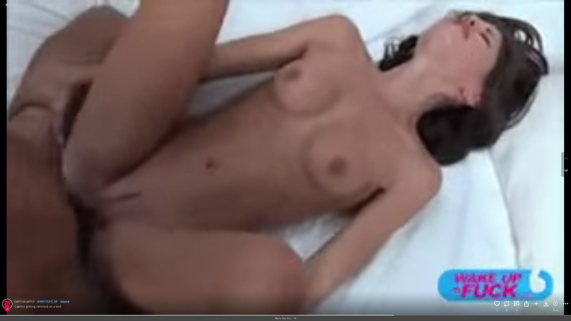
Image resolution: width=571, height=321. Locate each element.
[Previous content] (566, 158)
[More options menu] (566, 3)
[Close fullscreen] (7, 5)
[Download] (546, 304)
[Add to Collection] (536, 304)
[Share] (526, 304)
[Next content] (566, 170)
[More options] (566, 304)
